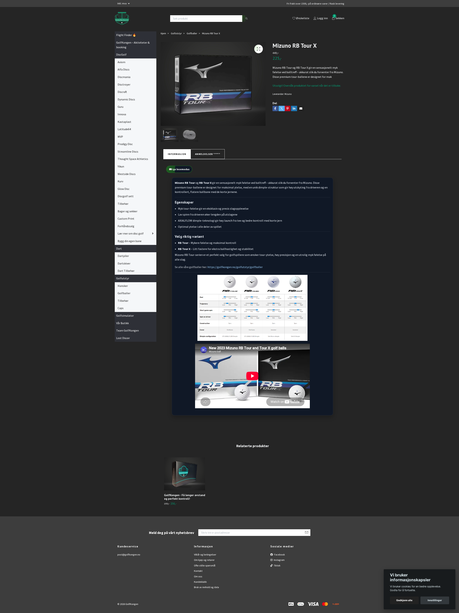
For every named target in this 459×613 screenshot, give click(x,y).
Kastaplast (124, 122)
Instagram (279, 560)
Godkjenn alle (404, 600)
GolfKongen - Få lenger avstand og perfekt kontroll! (184, 497)
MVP (120, 136)
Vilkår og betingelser (205, 554)
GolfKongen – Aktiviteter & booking (133, 45)
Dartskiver (124, 263)
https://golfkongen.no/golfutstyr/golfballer (235, 267)
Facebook (279, 554)
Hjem (163, 33)
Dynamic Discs (126, 99)
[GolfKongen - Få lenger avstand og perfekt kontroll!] (184, 473)
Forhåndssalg (126, 226)
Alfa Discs (123, 69)
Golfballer (124, 293)
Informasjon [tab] (177, 154)
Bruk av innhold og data (206, 587)
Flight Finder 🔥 (126, 35)
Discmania (124, 77)
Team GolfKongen (127, 330)
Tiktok (276, 565)
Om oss (198, 576)
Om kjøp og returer (204, 560)
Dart (119, 248)
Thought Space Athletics (133, 159)
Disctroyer (124, 84)
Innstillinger (435, 600)
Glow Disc (123, 189)
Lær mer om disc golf (131, 233)
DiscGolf (121, 54)
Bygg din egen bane (129, 241)
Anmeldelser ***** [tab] (207, 154)
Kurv (120, 181)
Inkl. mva (122, 3)
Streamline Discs (128, 151)
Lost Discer (123, 338)
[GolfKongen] (122, 18)
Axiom (121, 62)
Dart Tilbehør (126, 271)
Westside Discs (127, 174)
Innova (122, 114)
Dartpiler (123, 256)
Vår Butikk (122, 323)
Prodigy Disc (125, 144)
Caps (121, 308)
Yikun (121, 166)
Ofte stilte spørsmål (204, 565)
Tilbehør (123, 203)
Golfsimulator (125, 315)
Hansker (123, 286)
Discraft (122, 92)
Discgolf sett (126, 196)
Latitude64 (124, 129)
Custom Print (126, 218)
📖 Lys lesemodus (179, 169)
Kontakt (198, 570)
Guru (120, 106)
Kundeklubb (200, 581)
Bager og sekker (127, 211)
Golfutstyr (122, 278)
